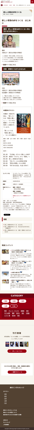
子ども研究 (7, 313)
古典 (5, 306)
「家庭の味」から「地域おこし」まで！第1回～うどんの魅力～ (22, 262)
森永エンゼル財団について (10, 412)
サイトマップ (6, 422)
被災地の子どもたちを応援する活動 (12, 414)
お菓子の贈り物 (16, 272)
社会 (13, 306)
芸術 (5, 301)
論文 (18, 315)
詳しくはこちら (17, 351)
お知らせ (5, 420)
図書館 (22, 311)
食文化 (18, 313)
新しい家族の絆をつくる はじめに (14, 224)
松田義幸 (18, 191)
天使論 (27, 313)
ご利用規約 (6, 424)
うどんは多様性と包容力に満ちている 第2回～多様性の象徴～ (21, 251)
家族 (27, 311)
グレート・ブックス (14, 311)
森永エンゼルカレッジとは (10, 410)
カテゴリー (6, 391)
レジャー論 (7, 315)
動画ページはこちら (9, 65)
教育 (5, 311)
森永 (23, 313)
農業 (13, 313)
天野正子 (18, 187)
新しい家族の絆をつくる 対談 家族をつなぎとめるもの (18, 231)
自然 (22, 301)
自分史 (13, 315)
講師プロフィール (17, 372)
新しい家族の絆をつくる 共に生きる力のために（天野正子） (17, 227)
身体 (14, 301)
